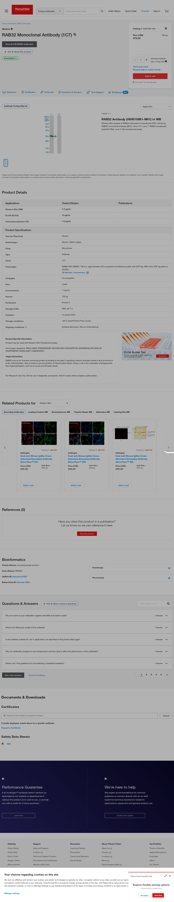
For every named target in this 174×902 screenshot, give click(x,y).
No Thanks (144, 896)
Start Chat (158, 895)
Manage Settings (12, 893)
